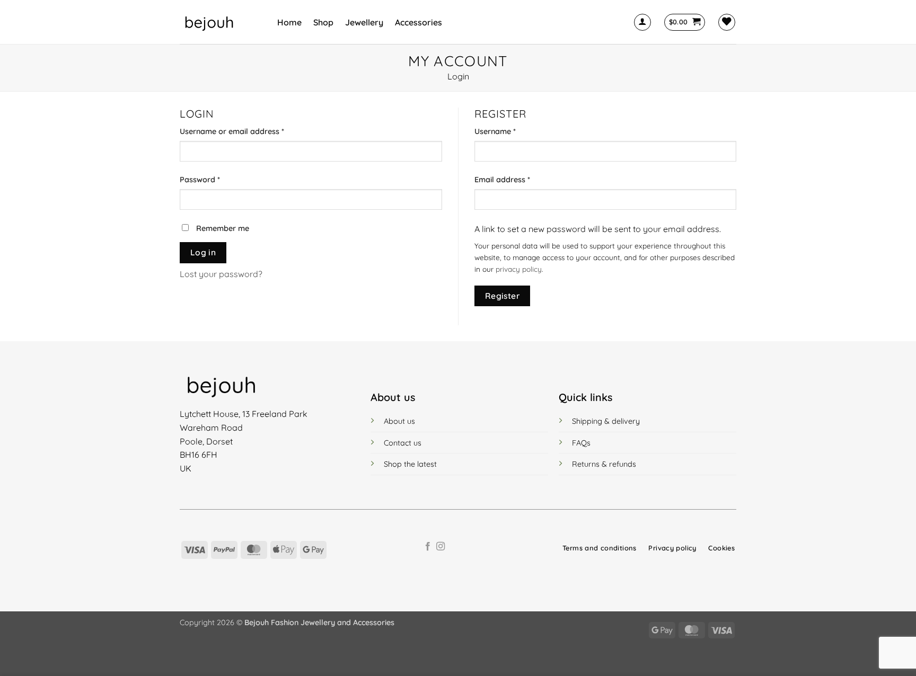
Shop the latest (410, 464)
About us (399, 421)
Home (289, 22)
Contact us (402, 443)
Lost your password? (221, 274)
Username (511, 131)
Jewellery (364, 22)
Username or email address (248, 131)
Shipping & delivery (606, 421)
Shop (323, 22)
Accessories (418, 22)
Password (216, 179)
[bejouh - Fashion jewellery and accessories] (220, 22)
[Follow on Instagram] (440, 547)
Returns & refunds (604, 464)
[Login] (642, 22)
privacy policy (519, 268)
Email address (518, 179)
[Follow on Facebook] (428, 547)
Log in (203, 252)
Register (502, 295)
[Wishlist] (726, 22)
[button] (685, 22)
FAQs (581, 443)
